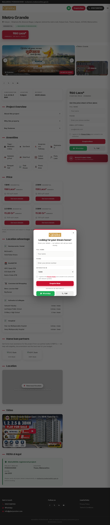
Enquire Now (55, 283)
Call (65, 293)
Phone (38, 258)
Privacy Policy (51, 276)
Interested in (41, 268)
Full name (40, 249)
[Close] (73, 233)
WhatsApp (47, 293)
